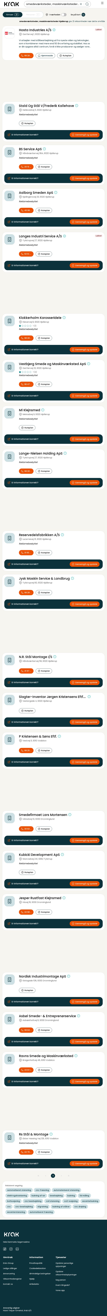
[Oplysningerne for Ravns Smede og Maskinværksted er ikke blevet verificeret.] (76, 1055)
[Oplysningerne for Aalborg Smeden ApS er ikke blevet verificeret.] (55, 192)
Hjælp (32, 1279)
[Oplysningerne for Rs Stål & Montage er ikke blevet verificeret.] (51, 1134)
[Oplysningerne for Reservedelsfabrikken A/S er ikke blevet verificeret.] (62, 534)
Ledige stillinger (10, 1268)
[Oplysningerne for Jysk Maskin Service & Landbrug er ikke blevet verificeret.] (72, 578)
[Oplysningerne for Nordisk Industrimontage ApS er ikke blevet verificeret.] (68, 976)
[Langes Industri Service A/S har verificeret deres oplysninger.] (64, 236)
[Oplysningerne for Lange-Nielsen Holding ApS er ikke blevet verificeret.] (65, 453)
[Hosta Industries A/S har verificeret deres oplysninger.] (54, 29)
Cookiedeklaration (37, 1268)
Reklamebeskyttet (28, 114)
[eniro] (11, 4)
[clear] (80, 4)
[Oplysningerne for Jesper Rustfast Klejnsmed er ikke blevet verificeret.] (64, 897)
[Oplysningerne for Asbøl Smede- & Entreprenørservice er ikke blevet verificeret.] (78, 1015)
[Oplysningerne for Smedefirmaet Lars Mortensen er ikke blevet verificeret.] (69, 814)
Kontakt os (8, 1284)
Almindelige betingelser (40, 1273)
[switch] (64, 14)
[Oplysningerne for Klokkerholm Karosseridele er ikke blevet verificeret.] (64, 317)
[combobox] (52, 4)
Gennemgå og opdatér (86, 134)
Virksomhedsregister (12, 1279)
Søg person (61, 1280)
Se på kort (76, 14)
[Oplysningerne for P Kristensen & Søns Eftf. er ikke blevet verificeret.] (59, 736)
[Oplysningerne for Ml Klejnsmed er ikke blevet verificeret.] (42, 409)
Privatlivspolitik (35, 1263)
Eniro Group (8, 1263)
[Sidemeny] (102, 3)
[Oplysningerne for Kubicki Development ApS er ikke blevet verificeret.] (62, 854)
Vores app (60, 1290)
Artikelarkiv (34, 1284)
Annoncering (9, 1273)
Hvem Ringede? (63, 1285)
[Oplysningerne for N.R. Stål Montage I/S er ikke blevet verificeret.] (54, 656)
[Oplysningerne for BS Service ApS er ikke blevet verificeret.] (44, 148)
